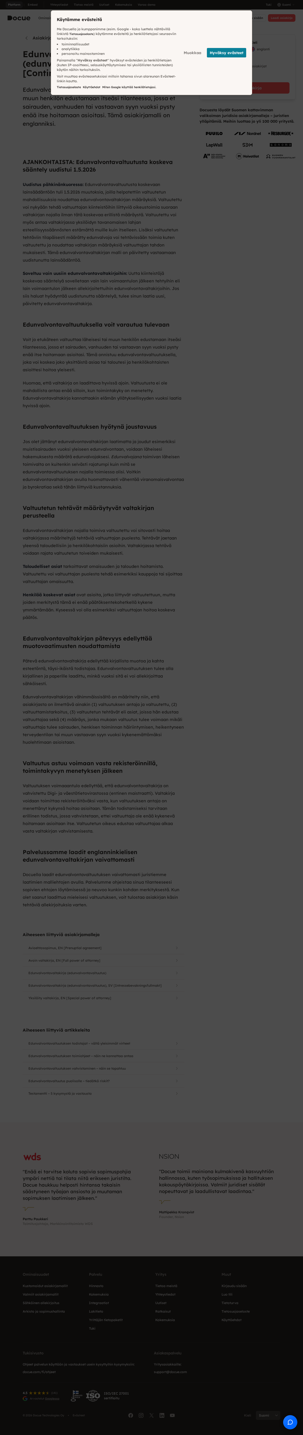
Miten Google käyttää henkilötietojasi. (129, 87)
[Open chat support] (290, 1422)
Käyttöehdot (91, 87)
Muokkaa (192, 52)
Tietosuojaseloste (81, 34)
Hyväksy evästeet (226, 52)
